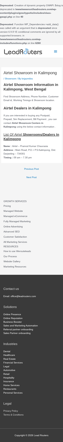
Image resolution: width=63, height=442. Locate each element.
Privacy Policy (10, 411)
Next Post (31, 177)
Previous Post (31, 169)
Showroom (10, 78)
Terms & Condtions (13, 415)
